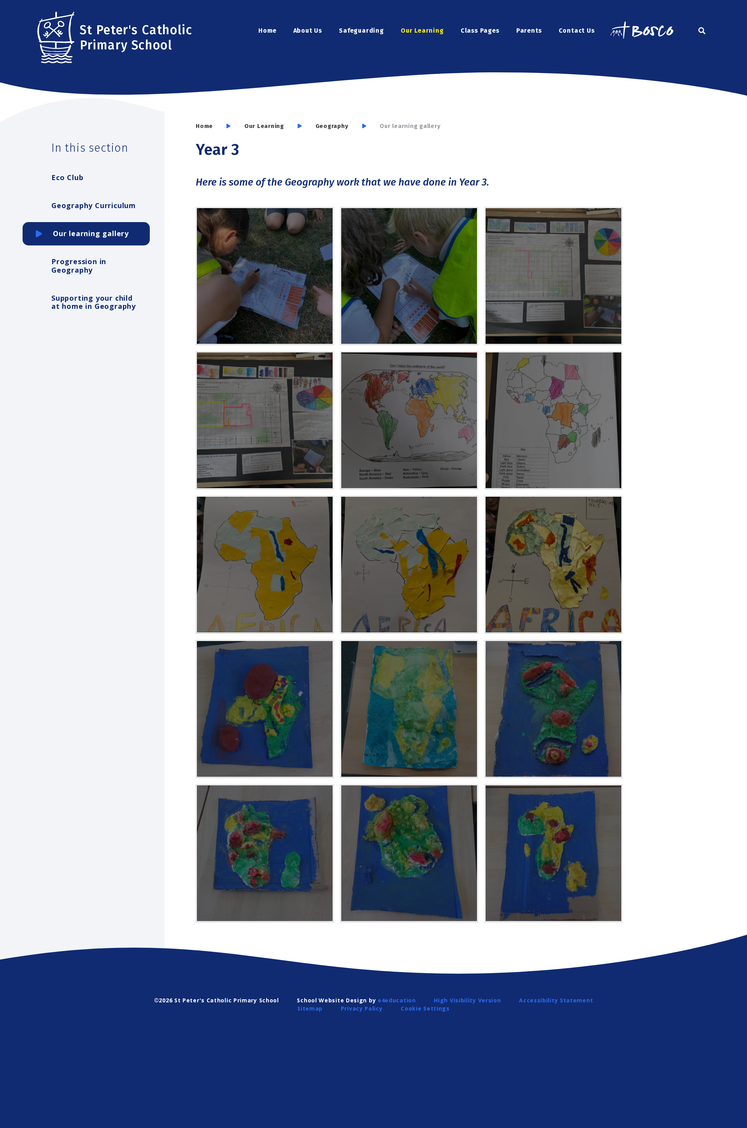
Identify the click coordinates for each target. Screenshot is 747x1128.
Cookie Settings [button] (425, 1008)
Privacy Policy (362, 1008)
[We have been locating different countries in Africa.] (553, 420)
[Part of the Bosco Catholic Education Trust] (641, 31)
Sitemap (310, 1008)
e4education (397, 1000)
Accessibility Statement (556, 1000)
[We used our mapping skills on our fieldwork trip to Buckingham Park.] (265, 276)
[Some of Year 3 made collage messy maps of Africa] (265, 564)
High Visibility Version (467, 1000)
